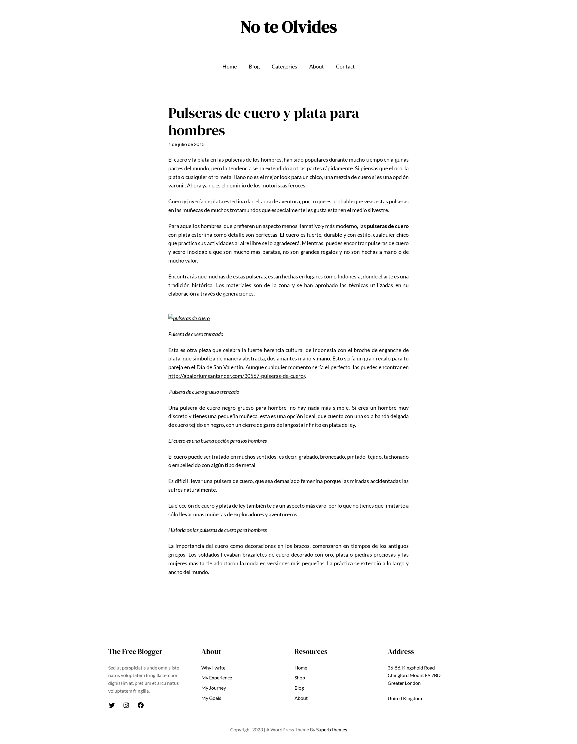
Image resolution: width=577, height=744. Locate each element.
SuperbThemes (331, 729)
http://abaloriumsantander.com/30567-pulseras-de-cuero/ (236, 375)
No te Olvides (288, 26)
